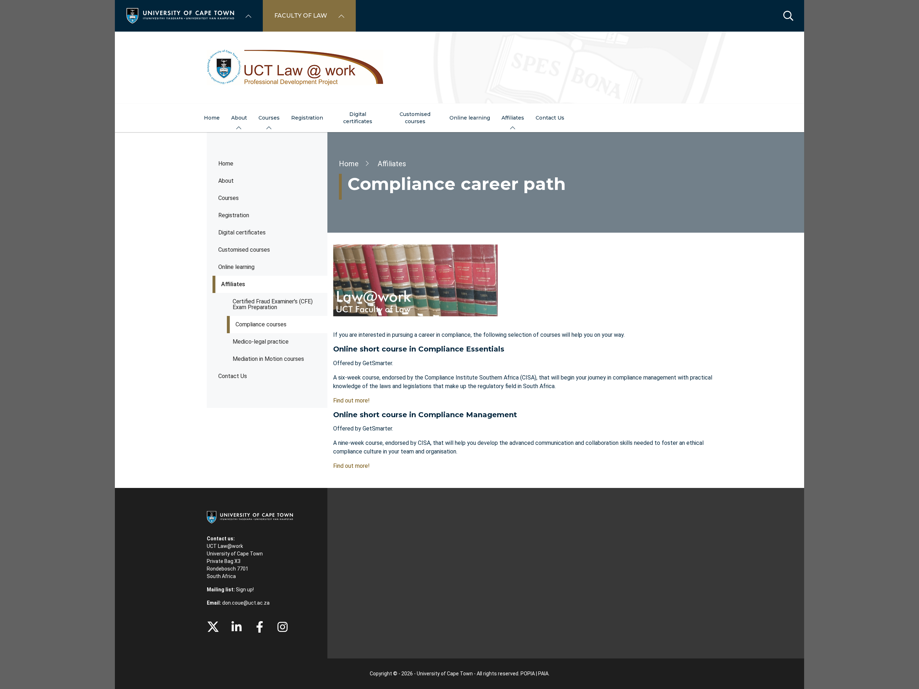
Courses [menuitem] (269, 118)
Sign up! (245, 589)
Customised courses (244, 249)
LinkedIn (237, 627)
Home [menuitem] (212, 118)
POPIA (528, 673)
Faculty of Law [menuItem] (300, 15)
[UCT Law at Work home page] (459, 67)
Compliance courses (260, 324)
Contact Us (232, 376)
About (226, 180)
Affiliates (233, 284)
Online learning (236, 267)
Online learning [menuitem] (469, 118)
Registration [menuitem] (307, 118)
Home (225, 163)
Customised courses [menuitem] (415, 118)
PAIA (543, 673)
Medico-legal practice (261, 341)
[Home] (180, 15)
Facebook (259, 627)
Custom (282, 627)
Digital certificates (242, 232)
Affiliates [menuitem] (513, 118)
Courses (228, 198)
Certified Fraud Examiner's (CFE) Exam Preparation (273, 304)
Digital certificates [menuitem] (357, 118)
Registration (233, 215)
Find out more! (351, 400)
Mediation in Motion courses (268, 358)
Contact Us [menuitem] (550, 118)
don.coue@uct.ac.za (246, 603)
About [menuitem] (239, 118)
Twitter (213, 627)
